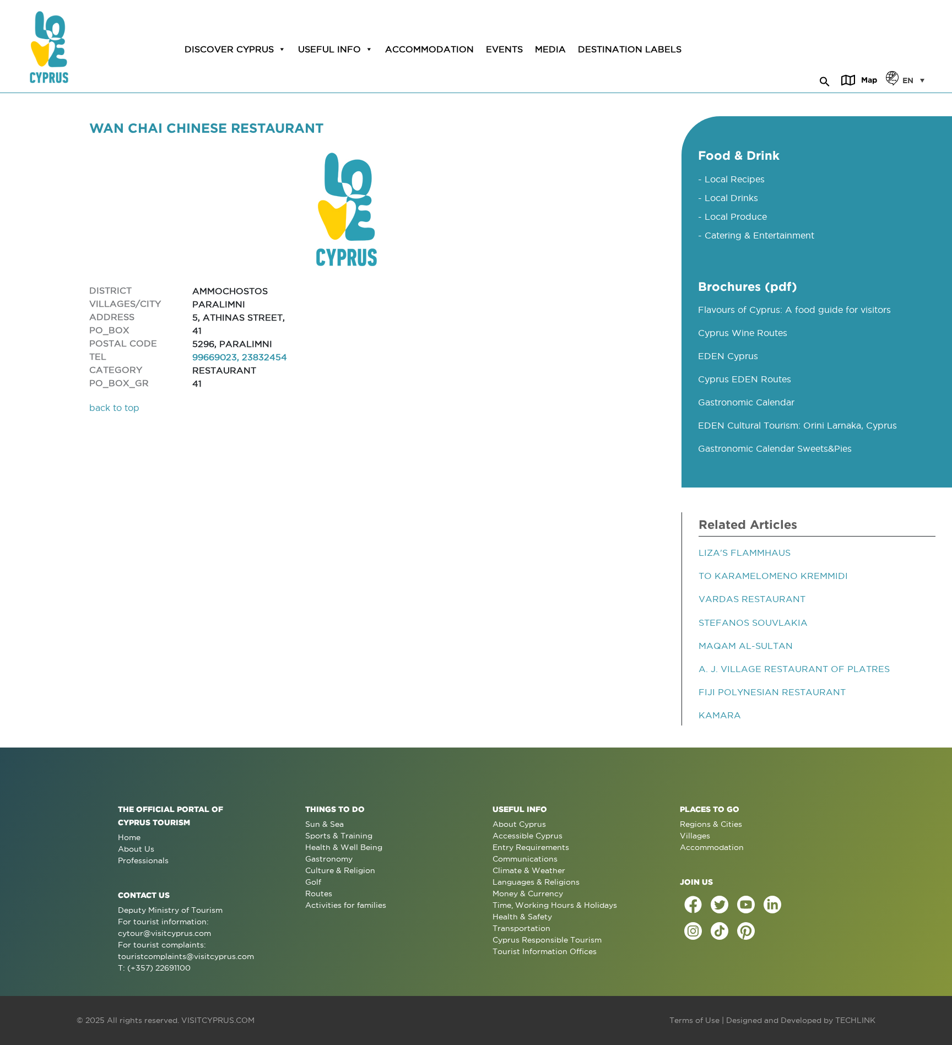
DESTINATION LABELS (629, 49)
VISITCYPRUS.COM (218, 1020)
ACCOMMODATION (429, 49)
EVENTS (504, 49)
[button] (824, 79)
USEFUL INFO (329, 49)
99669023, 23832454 (239, 357)
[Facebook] (693, 904)
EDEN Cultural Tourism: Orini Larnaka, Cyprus (797, 425)
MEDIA (550, 49)
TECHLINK (855, 1020)
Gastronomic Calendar (746, 402)
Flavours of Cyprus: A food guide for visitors (794, 310)
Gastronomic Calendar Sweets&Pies (775, 448)
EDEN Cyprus (728, 356)
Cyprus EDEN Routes (744, 379)
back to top (114, 408)
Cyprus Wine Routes (742, 333)
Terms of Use (694, 1020)
